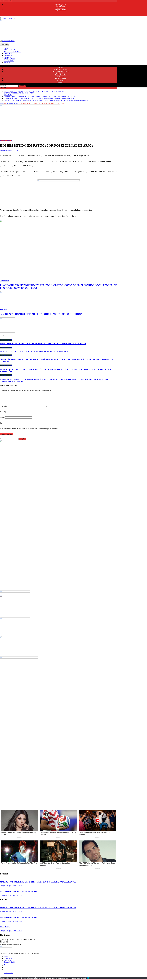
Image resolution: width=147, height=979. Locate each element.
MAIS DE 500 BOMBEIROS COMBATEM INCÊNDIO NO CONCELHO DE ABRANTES (34, 91)
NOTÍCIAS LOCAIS (11, 50)
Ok (88, 978)
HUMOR (7, 62)
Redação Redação (5, 886)
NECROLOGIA (9, 55)
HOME (6, 48)
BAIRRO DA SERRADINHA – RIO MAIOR (19, 93)
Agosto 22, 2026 (16, 886)
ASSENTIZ (8, 95)
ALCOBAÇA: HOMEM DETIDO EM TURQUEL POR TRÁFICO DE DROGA (41, 314)
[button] (0, 976)
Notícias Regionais (12, 103)
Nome (2, 412)
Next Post (3, 310)
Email (2, 417)
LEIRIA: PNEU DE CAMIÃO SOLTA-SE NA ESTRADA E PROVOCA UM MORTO (35, 351)
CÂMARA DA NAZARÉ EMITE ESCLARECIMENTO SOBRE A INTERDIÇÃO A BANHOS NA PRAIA (39, 96)
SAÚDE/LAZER (9, 59)
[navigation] (73, 55)
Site (1, 423)
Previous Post (4, 281)
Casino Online (8, 973)
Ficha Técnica (60, 6)
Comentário (4, 406)
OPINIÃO (7, 57)
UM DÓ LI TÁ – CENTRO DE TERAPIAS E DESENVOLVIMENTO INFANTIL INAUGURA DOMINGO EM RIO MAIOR (46, 100)
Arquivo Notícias (60, 10)
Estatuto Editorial (60, 4)
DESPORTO (8, 53)
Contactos (60, 8)
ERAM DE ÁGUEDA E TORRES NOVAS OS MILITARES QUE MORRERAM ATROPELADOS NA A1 (39, 98)
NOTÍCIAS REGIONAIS (12, 52)
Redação (3, 150)
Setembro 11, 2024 (11, 150)
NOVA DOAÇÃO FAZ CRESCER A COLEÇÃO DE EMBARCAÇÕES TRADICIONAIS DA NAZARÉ (43, 344)
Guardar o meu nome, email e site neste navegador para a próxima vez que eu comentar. (30, 429)
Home (2, 103)
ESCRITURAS (9, 61)
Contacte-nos (8, 958)
